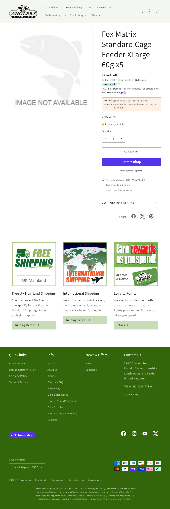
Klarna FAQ (53, 388)
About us (52, 369)
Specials (52, 419)
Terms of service (76, 480)
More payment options (131, 170)
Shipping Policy (18, 375)
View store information (118, 190)
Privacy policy (59, 480)
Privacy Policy (17, 363)
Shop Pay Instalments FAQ (62, 413)
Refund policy (41, 480)
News (89, 363)
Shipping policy (95, 480)
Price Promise (55, 407)
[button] (53, 7)
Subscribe (91, 369)
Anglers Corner (24, 480)
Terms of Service (18, 382)
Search (51, 363)
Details (120, 325)
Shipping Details (25, 325)
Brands (51, 375)
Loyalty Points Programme (62, 401)
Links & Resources (57, 394)
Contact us (131, 394)
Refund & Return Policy (22, 369)
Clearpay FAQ (55, 382)
